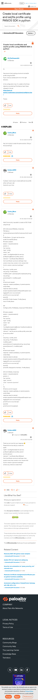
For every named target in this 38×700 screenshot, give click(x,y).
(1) (12, 156)
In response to (20, 434)
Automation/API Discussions (13, 33)
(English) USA (33, 6)
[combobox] (12, 26)
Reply (17, 113)
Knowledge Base (9, 654)
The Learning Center (11, 650)
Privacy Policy (29, 691)
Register (21, 3)
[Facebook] (27, 670)
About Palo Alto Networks (13, 608)
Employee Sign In (33, 3)
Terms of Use (8, 627)
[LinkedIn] (21, 670)
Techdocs (6, 658)
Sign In (27, 3)
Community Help (9, 646)
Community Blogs (10, 642)
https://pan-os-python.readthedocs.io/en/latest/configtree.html (17, 92)
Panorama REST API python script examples (17, 553)
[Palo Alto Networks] (19, 599)
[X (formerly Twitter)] (10, 670)
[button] (8, 697)
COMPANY (7, 604)
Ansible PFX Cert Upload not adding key (16, 560)
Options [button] (30, 33)
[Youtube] (15, 670)
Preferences (28, 697)
